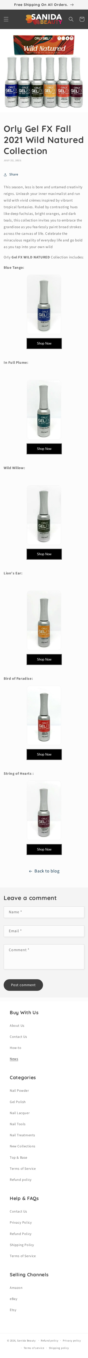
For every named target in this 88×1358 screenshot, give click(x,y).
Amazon (16, 1287)
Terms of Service (23, 1168)
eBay (13, 1298)
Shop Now (44, 343)
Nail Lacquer (20, 1113)
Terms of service (34, 1348)
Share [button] (13, 174)
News (14, 1059)
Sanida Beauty (26, 1340)
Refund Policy (21, 1234)
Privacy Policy (21, 1222)
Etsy (13, 1310)
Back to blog (46, 871)
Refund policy (21, 1179)
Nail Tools (18, 1124)
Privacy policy (72, 1340)
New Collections (22, 1146)
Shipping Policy (22, 1245)
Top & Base (18, 1157)
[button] (6, 19)
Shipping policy (59, 1348)
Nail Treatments (22, 1135)
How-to (16, 1047)
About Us (17, 1025)
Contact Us (18, 1036)
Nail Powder (19, 1090)
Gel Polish (18, 1102)
